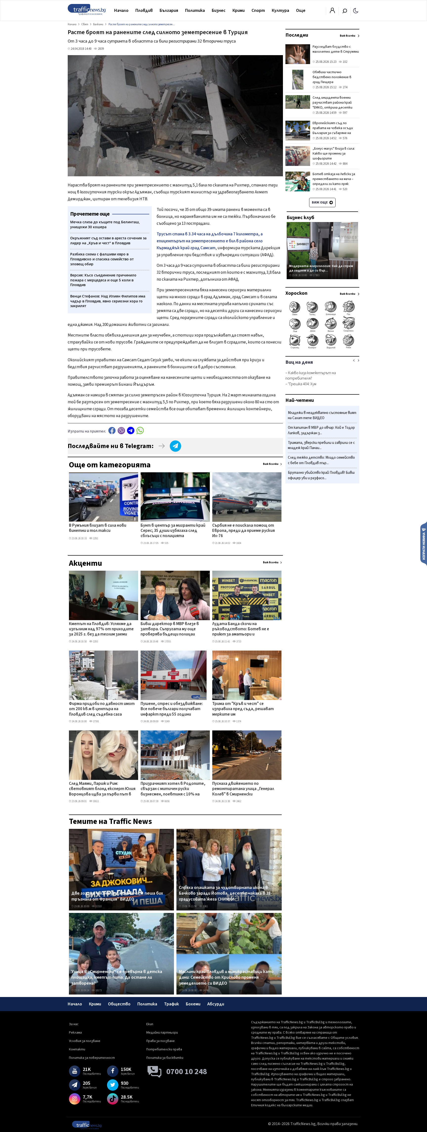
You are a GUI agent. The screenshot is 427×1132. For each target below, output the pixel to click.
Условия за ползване (84, 1041)
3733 (238, 641)
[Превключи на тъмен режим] (355, 10)
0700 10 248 (186, 1071)
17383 (316, 275)
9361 (205, 906)
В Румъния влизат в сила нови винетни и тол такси (97, 528)
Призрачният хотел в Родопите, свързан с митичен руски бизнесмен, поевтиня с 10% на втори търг (173, 789)
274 (344, 87)
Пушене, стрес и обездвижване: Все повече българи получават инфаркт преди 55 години (172, 709)
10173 (98, 990)
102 (344, 62)
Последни (296, 35)
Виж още (320, 202)
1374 (238, 721)
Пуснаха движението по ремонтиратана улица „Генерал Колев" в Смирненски (243, 789)
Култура (280, 10)
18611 (95, 801)
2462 (238, 801)
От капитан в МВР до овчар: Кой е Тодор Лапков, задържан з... (321, 430)
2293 (95, 641)
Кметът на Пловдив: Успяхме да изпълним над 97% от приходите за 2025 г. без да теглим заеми (101, 629)
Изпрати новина (423, 543)
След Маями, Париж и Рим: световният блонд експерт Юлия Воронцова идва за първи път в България (102, 789)
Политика (195, 10)
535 (166, 543)
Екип (149, 1024)
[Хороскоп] (322, 348)
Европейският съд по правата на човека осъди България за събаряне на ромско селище (333, 130)
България (169, 10)
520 (344, 189)
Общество (119, 1004)
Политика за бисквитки (164, 1057)
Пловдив (144, 10)
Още (300, 10)
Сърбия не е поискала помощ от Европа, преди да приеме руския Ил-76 (243, 531)
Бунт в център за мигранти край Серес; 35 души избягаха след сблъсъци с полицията (173, 531)
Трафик (171, 1004)
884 (344, 163)
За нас (74, 1024)
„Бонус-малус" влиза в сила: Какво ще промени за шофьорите (334, 153)
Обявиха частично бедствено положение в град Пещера (332, 77)
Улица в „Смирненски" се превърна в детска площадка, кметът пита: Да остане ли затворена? (116, 977)
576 (344, 138)
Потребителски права (164, 1049)
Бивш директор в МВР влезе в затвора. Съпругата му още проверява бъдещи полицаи (170, 629)
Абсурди (215, 1004)
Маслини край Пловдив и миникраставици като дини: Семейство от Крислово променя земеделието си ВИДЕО (226, 977)
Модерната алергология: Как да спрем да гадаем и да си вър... (321, 268)
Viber (121, 430)
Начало (121, 10)
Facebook (112, 430)
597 (344, 113)
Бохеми (193, 1004)
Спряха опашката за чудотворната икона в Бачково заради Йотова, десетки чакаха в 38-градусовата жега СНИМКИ (225, 893)
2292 (95, 538)
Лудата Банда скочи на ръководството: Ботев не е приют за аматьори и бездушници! (240, 629)
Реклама (75, 1032)
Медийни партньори (162, 1032)
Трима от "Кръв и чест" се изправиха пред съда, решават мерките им (243, 709)
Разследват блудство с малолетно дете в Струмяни (336, 49)
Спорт (258, 10)
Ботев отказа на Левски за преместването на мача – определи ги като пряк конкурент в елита (334, 181)
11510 (98, 906)
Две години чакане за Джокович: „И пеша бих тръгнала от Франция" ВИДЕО (117, 896)
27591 (95, 721)
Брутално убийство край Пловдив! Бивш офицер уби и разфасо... (321, 475)
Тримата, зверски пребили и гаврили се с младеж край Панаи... (321, 445)
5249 (167, 721)
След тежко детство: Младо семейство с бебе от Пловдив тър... (321, 460)
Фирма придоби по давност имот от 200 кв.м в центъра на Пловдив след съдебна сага (102, 709)
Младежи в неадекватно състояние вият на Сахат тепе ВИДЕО (322, 415)
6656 (167, 801)
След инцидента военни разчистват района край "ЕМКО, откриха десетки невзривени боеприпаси (332, 105)
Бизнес (219, 10)
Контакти (77, 1049)
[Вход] (332, 12)
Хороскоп (296, 293)
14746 (205, 990)
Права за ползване (160, 1041)
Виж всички (270, 464)
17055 (167, 641)
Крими (239, 10)
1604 (238, 543)
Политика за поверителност (92, 1057)
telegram (130, 430)
